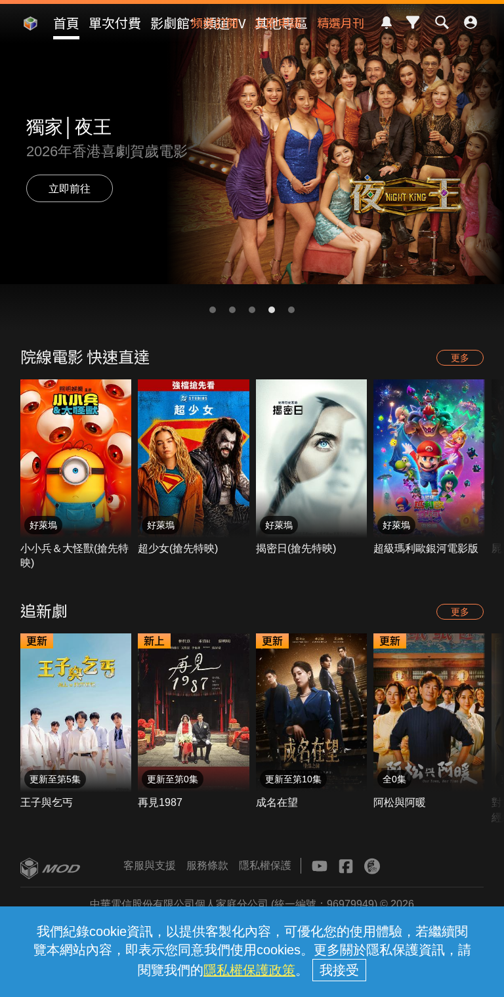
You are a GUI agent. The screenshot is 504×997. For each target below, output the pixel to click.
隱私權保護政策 (249, 970)
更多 (460, 357)
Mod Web (30, 33)
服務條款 (207, 865)
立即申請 (277, 22)
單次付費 (115, 22)
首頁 (66, 22)
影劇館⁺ (172, 22)
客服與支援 (149, 865)
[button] (212, 310)
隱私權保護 (265, 865)
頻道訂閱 (214, 22)
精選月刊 (340, 22)
